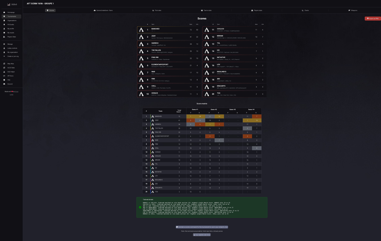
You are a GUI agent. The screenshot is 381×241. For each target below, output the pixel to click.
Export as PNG (374, 18)
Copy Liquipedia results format (202, 234)
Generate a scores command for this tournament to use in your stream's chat (203, 227)
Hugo (16, 91)
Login (11, 94)
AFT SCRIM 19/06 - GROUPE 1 (40, 3)
